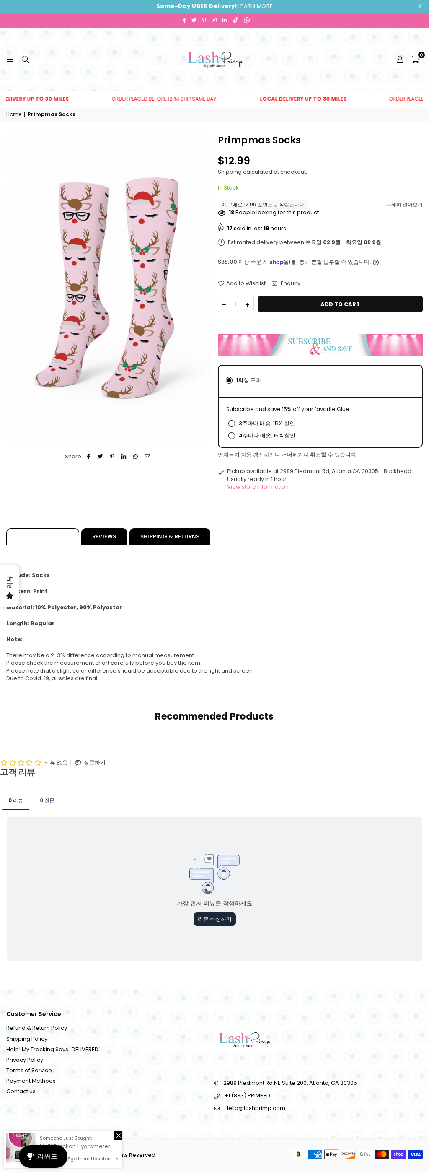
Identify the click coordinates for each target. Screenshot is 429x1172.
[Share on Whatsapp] (136, 456)
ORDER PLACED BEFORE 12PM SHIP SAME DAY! (143, 99)
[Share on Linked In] (124, 456)
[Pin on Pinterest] (112, 456)
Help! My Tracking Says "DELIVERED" (53, 1049)
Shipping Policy (26, 1039)
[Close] (118, 1135)
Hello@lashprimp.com (255, 1108)
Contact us (21, 1091)
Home (13, 114)
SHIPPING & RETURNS (170, 537)
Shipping (230, 172)
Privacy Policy (24, 1060)
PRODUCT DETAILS (42, 537)
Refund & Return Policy (36, 1028)
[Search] (25, 59)
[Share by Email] (148, 456)
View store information (258, 487)
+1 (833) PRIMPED (247, 1095)
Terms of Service (29, 1070)
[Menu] (10, 59)
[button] (415, 59)
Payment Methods (31, 1081)
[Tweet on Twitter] (101, 456)
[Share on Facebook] (89, 456)
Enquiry (289, 283)
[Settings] (399, 59)
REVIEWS (104, 537)
